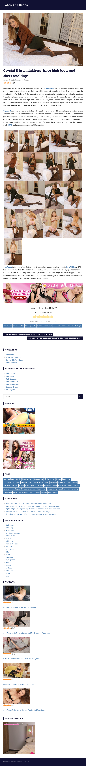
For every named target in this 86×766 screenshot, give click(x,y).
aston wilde (10, 536)
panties (70, 326)
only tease (10, 549)
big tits (18, 479)
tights (31, 492)
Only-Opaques (11, 379)
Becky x (9, 546)
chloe (8, 573)
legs (69, 482)
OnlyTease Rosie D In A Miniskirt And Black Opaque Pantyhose (26, 633)
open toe (33, 485)
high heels (53, 482)
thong (15, 492)
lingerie (74, 482)
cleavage (24, 482)
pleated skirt (62, 485)
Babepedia (10, 355)
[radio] (34, 317)
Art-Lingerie (10, 390)
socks (68, 489)
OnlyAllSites (71, 267)
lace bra (39, 326)
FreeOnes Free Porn (13, 357)
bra (11, 326)
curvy (30, 482)
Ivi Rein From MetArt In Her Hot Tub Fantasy (19, 607)
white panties (52, 492)
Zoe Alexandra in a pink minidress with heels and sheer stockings (54, 338)
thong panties (23, 492)
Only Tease (24, 80)
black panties (38, 479)
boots (6, 326)
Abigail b (9, 541)
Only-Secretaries (12, 382)
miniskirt (15, 485)
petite (55, 485)
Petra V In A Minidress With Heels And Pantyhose (21, 659)
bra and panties (18, 326)
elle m (8, 539)
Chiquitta (9, 571)
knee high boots (30, 326)
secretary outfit (17, 489)
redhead (76, 485)
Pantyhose (10, 530)
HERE (10, 125)
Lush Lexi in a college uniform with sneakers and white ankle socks (31, 514)
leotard (8, 565)
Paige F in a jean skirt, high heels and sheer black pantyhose (28, 504)
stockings (78, 326)
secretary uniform (29, 489)
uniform (44, 492)
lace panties (48, 326)
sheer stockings (52, 489)
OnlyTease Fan (11, 363)
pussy (70, 485)
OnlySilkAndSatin (12, 384)
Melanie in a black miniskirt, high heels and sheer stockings (28, 512)
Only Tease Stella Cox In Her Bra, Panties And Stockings (23, 710)
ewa (7, 576)
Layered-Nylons (12, 387)
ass (5, 479)
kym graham (11, 560)
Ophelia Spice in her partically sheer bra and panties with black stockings (33, 509)
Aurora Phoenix (12, 544)
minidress (7, 485)
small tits (62, 489)
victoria (9, 568)
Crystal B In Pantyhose (14, 360)
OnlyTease (49, 88)
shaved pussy (41, 489)
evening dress (38, 482)
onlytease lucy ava (13, 533)
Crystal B (6, 80)
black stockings (49, 479)
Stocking (9, 557)
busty (18, 482)
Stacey (8, 552)
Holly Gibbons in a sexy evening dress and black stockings (28, 335)
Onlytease (10, 525)
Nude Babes (15, 80)
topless (37, 492)
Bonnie (8, 563)
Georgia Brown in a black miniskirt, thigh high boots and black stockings (32, 506)
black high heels (27, 479)
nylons (64, 326)
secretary (7, 489)
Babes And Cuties (15, 5)
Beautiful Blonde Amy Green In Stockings (18, 684)
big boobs (11, 479)
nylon (8, 555)
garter (47, 482)
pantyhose (47, 485)
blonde (58, 479)
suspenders (8, 492)
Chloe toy (9, 528)
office (27, 485)
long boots (56, 326)
